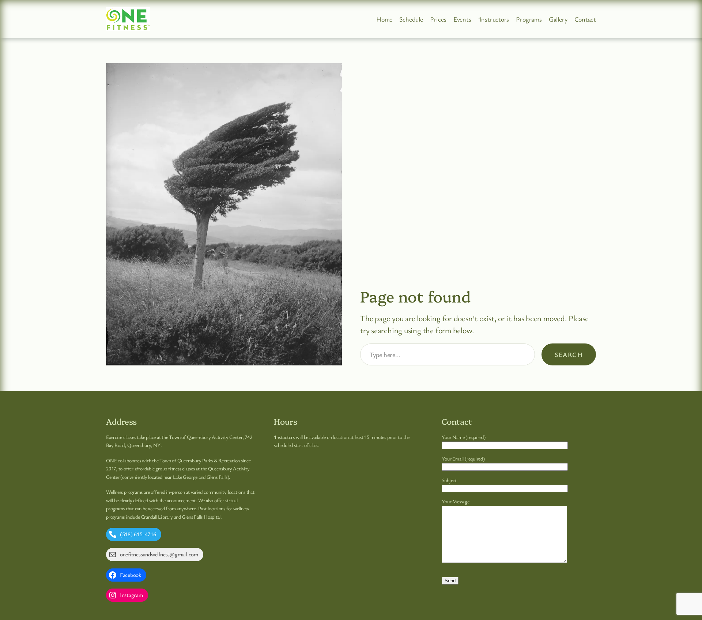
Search (569, 354)
